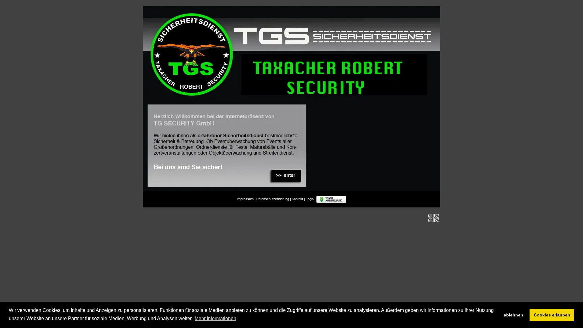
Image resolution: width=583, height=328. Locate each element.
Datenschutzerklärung (272, 199)
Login (310, 199)
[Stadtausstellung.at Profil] (331, 199)
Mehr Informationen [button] (215, 318)
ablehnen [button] (513, 315)
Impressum (245, 199)
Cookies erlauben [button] (552, 315)
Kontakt (297, 199)
